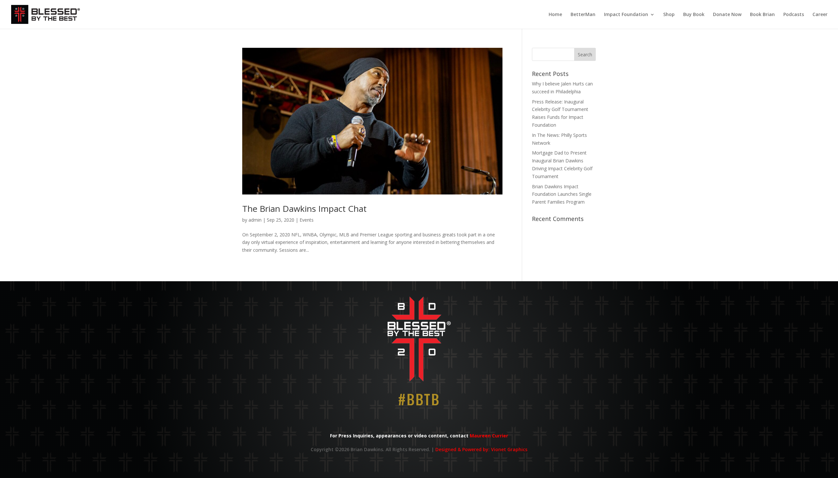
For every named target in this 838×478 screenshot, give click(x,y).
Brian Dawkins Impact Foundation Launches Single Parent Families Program (562, 194)
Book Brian (762, 14)
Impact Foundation (626, 14)
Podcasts (793, 14)
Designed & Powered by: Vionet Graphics (481, 449)
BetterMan (583, 14)
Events (307, 220)
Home (555, 14)
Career (820, 14)
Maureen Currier (489, 435)
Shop (669, 14)
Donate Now (727, 14)
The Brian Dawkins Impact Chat (304, 208)
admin (255, 220)
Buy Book (693, 14)
